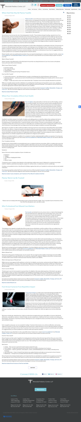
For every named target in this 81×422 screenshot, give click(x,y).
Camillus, (47, 88)
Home (29, 9)
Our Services (45, 9)
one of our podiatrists (31, 137)
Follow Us (52, 374)
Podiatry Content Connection (31, 412)
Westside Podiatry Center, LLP (20, 55)
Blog (79, 9)
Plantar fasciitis (29, 18)
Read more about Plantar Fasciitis (10, 91)
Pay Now (59, 5)
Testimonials (67, 9)
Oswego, (58, 88)
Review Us (59, 374)
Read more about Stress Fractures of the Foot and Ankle (15, 363)
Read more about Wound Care (9, 282)
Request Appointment (47, 5)
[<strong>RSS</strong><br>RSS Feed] (63, 12)
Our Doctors (34, 9)
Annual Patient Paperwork (76, 4)
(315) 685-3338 (38, 1)
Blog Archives (40, 389)
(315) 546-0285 (8, 1)
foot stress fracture (31, 292)
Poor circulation (29, 102)
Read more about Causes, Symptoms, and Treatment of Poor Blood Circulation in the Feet (23, 173)
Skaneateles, (53, 88)
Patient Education (60, 9)
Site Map (68, 412)
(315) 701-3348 (23, 1)
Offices (40, 9)
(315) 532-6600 (54, 1)
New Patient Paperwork (67, 5)
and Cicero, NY (58, 278)
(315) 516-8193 (68, 1)
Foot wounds (28, 212)
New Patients (52, 9)
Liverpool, (42, 88)
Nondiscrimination (74, 412)
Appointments (74, 9)
